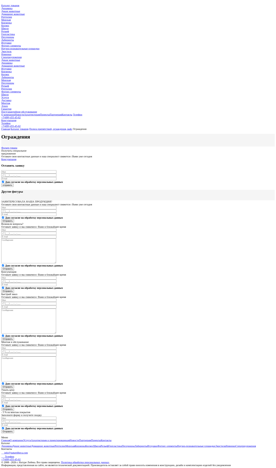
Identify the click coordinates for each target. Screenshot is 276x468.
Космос (5, 25)
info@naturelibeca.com (16, 452)
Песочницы (7, 37)
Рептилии (6, 17)
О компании (8, 114)
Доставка (6, 100)
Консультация (8, 120)
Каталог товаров (10, 5)
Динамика (6, 8)
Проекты (45, 114)
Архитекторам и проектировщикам (50, 440)
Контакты (67, 114)
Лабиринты (7, 40)
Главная (5, 129)
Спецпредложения (11, 57)
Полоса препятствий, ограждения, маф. (50, 129)
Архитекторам (32, 114)
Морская (6, 20)
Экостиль (6, 51)
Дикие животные (10, 11)
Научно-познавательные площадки (20, 48)
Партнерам (56, 114)
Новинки (6, 54)
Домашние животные (13, 14)
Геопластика (8, 34)
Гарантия (6, 109)
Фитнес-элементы (11, 45)
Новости (19, 114)
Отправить (8, 221)
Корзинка (6, 22)
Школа (5, 28)
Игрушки (6, 42)
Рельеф (5, 31)
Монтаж (5, 103)
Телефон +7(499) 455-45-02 (11, 458)
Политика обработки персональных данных (85, 462)
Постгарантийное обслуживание (19, 111)
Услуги (5, 97)
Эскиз (4, 106)
